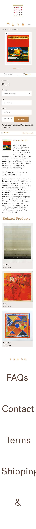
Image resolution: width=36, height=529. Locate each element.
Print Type (9, 92)
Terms (18, 440)
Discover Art (5, 29)
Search (18, 24)
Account (13, 24)
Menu (8, 24)
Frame (6, 110)
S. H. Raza (12, 29)
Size (7, 101)
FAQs (17, 377)
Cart (23, 24)
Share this (6, 133)
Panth (17, 29)
